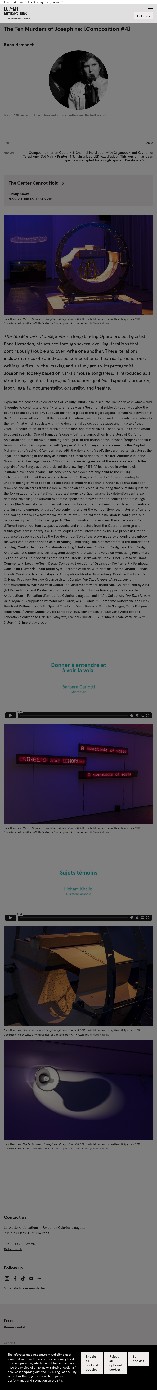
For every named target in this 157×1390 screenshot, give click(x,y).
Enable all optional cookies (92, 1362)
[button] (150, 7)
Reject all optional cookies (115, 1362)
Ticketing (143, 16)
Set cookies (138, 1358)
